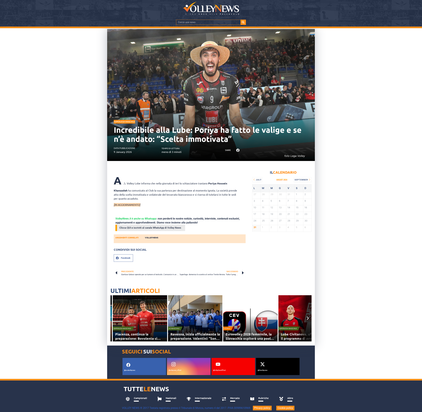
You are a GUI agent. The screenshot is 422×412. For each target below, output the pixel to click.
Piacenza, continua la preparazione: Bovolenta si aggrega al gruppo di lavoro (136, 338)
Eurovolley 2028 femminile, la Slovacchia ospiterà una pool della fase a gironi (249, 338)
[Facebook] (128, 365)
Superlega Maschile (124, 121)
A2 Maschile (174, 328)
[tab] (138, 399)
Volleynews (151, 237)
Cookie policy (285, 408)
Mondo (227, 328)
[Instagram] (173, 364)
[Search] (243, 22)
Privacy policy (262, 408)
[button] (237, 150)
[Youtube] (218, 364)
